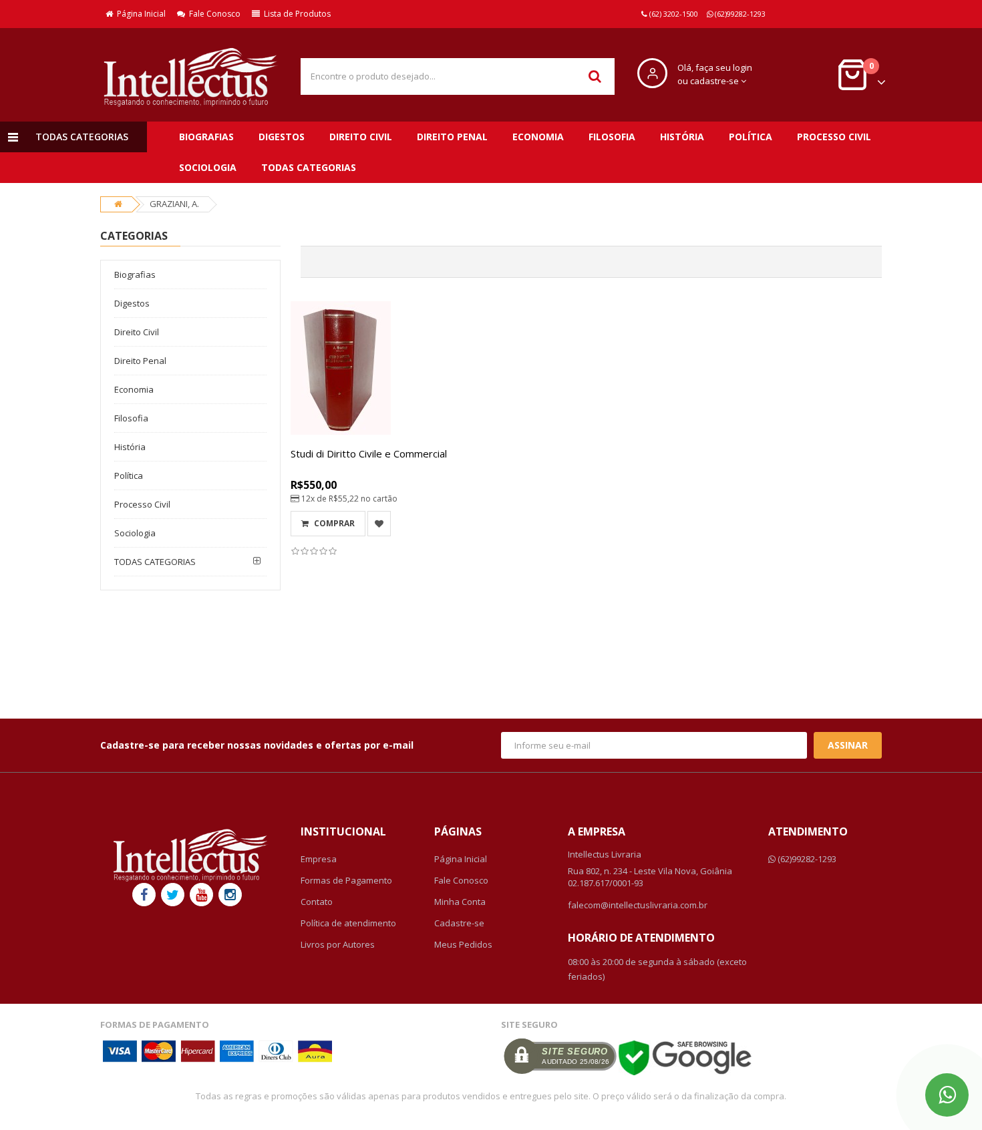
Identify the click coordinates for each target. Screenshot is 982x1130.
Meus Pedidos (463, 944)
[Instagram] (230, 894)
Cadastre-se (459, 923)
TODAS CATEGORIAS (308, 167)
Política (750, 136)
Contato (317, 902)
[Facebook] (144, 894)
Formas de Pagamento (346, 880)
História (682, 136)
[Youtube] (201, 894)
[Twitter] (172, 894)
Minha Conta (460, 902)
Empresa (319, 859)
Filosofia (612, 136)
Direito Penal (452, 136)
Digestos (282, 136)
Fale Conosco (212, 13)
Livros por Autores (338, 944)
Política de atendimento (348, 923)
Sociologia (207, 167)
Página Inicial (139, 13)
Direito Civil (360, 136)
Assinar (848, 745)
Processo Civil (834, 136)
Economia (538, 136)
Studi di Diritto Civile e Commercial (369, 453)
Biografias (206, 136)
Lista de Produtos (295, 13)
